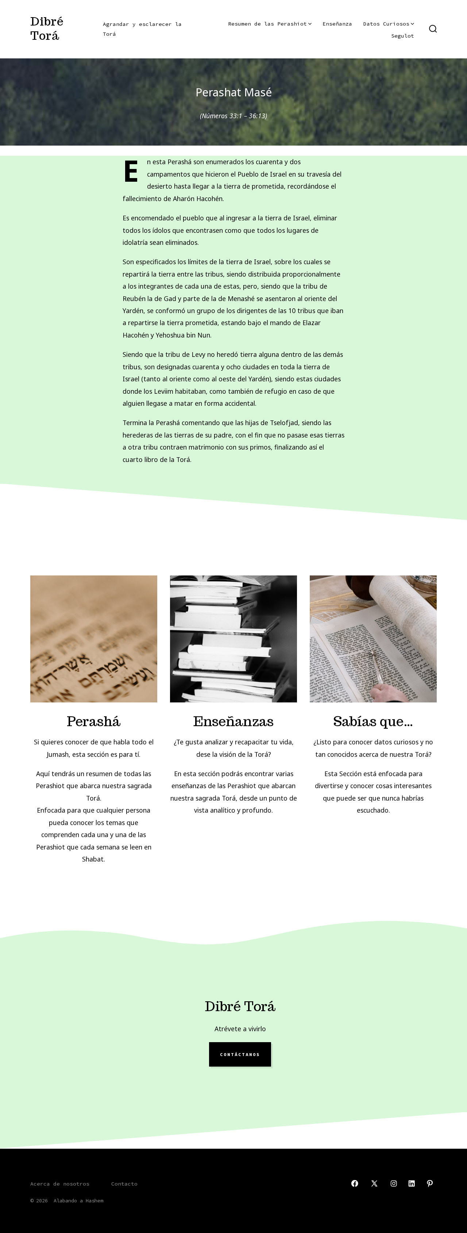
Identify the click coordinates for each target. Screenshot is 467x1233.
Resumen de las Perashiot (267, 23)
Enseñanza (337, 23)
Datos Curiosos (386, 23)
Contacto (124, 1183)
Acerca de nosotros (59, 1183)
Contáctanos (240, 1054)
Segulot (402, 35)
